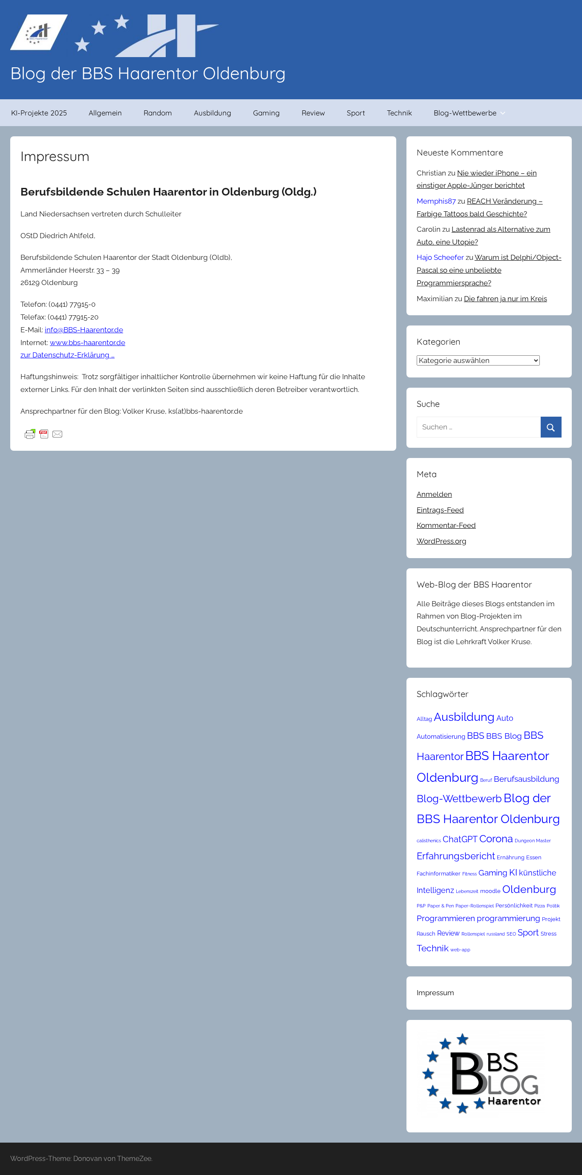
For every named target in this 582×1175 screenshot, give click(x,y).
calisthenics (429, 840)
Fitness (469, 873)
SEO (511, 933)
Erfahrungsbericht (456, 855)
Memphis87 (436, 201)
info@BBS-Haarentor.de (84, 329)
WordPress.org (442, 541)
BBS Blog (504, 735)
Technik (399, 112)
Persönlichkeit (514, 905)
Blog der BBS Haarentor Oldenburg (148, 73)
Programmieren (446, 918)
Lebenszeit (467, 891)
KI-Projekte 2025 (39, 112)
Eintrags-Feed (440, 510)
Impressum (435, 992)
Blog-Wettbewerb (459, 799)
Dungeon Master (533, 840)
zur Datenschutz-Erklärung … (67, 355)
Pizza (539, 905)
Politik (553, 905)
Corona (496, 838)
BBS (475, 736)
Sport (356, 112)
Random (158, 112)
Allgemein (105, 112)
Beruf (486, 780)
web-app (460, 949)
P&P (421, 905)
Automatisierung (441, 736)
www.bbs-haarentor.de (87, 342)
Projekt (551, 919)
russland (496, 933)
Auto (504, 718)
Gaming (266, 112)
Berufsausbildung (526, 778)
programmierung (508, 918)
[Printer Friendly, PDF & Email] (43, 433)
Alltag (424, 719)
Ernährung (510, 857)
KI (513, 872)
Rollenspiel (473, 933)
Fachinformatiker (439, 873)
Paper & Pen (440, 905)
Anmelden (434, 494)
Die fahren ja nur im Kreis (505, 298)
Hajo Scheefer (440, 257)
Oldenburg (529, 889)
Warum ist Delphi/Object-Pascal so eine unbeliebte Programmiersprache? (489, 270)
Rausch (426, 933)
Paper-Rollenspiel (474, 905)
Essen (534, 857)
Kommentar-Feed (446, 525)
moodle (490, 891)
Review (313, 112)
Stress (548, 933)
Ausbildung (212, 112)
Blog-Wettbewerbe (465, 112)
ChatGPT (460, 839)
